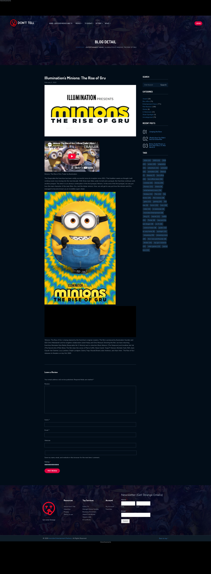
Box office (146, 101)
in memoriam (158, 209)
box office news (155, 179)
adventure (153, 168)
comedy (148, 183)
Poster (151, 220)
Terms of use (68, 514)
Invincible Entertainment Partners (60, 538)
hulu (164, 205)
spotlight (161, 231)
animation (153, 172)
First (122, 507)
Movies (78, 23)
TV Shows (88, 23)
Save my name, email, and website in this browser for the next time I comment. (72, 457)
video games (154, 246)
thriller (148, 243)
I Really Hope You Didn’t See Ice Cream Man (157, 138)
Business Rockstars (89, 512)
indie (147, 209)
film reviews (158, 198)
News (107, 23)
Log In (198, 23)
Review (47, 384)
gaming (157, 201)
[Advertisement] (53, 6)
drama (158, 187)
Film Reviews (147, 107)
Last (137, 507)
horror (154, 205)
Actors (98, 23)
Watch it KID (87, 517)
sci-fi (159, 224)
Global (145, 109)
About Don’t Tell (69, 507)
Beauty (150, 175)
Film (158, 194)
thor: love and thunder (157, 239)
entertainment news (152, 190)
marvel (156, 216)
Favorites (109, 509)
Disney (159, 183)
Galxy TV (86, 507)
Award (145, 99)
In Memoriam (147, 112)
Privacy (66, 512)
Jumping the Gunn (155, 132)
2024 (147, 160)
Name (47, 420)
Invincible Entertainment (153, 213)
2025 (156, 160)
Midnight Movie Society (91, 509)
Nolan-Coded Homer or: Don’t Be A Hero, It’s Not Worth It (157, 145)
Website (47, 440)
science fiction (150, 228)
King (146, 216)
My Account (110, 507)
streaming (149, 235)
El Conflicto (87, 520)
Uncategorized (148, 117)
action (152, 164)
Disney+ (148, 187)
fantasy (148, 194)
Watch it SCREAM (89, 514)
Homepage (80, 47)
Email (47, 430)
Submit (125, 521)
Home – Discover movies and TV (60, 23)
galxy (147, 201)
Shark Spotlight (148, 115)
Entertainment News (95, 47)
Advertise (67, 509)
